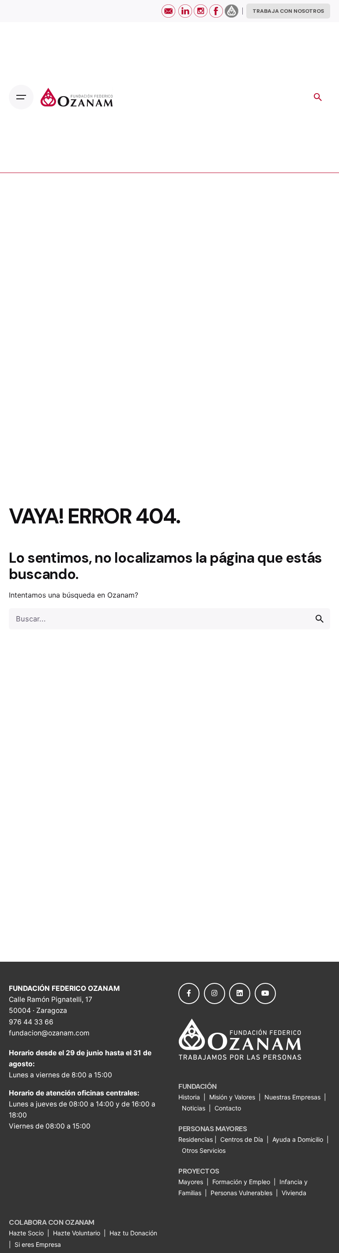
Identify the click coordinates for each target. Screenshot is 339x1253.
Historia (190, 1097)
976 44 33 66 (31, 1022)
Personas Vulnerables (242, 1193)
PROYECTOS (198, 1171)
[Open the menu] (21, 97)
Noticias (194, 1108)
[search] (319, 618)
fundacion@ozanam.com (49, 1033)
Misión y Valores (232, 1097)
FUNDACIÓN (197, 1086)
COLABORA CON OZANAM (51, 1222)
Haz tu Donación (133, 1233)
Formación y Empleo (241, 1181)
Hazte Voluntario (76, 1233)
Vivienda (295, 1193)
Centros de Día (241, 1139)
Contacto (228, 1108)
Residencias (196, 1139)
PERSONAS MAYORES (212, 1128)
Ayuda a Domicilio (297, 1139)
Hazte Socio (27, 1233)
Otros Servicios (204, 1150)
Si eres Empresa (39, 1244)
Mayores (191, 1181)
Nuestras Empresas (292, 1097)
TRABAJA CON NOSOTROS (288, 11)
